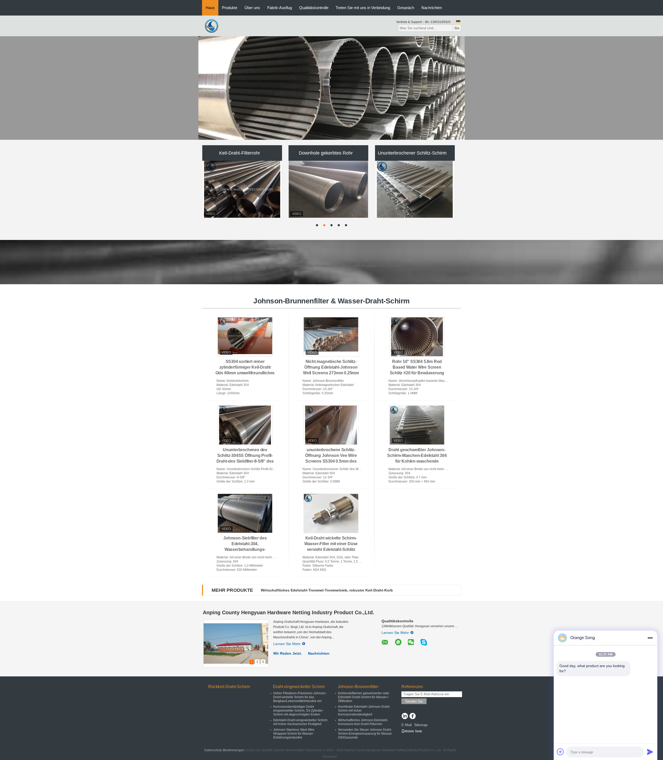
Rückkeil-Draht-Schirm (229, 686)
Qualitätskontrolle (313, 7)
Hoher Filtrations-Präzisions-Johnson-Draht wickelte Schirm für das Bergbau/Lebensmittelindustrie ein (300, 697)
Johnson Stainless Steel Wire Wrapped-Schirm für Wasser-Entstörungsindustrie (293, 733)
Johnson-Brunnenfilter (358, 686)
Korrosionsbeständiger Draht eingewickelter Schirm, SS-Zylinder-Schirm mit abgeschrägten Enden (298, 710)
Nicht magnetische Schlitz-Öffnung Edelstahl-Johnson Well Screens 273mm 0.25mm (331, 367)
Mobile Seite (413, 731)
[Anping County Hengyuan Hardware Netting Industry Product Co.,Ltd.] (212, 25)
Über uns (252, 7)
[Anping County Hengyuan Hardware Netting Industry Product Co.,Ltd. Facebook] (412, 716)
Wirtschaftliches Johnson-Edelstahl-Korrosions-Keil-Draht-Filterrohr (363, 722)
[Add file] (560, 751)
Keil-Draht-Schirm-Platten (325, 153)
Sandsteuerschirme (240, 153)
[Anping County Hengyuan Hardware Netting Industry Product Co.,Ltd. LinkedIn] (404, 716)
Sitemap (421, 725)
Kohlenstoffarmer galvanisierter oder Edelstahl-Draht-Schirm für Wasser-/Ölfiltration (363, 697)
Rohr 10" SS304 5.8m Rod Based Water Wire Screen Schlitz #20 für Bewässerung (417, 367)
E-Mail (406, 725)
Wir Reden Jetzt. (287, 653)
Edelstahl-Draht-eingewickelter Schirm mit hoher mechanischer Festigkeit (300, 722)
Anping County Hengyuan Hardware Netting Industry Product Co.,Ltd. (288, 612)
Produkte (229, 7)
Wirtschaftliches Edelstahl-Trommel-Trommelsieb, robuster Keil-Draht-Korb (327, 590)
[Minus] (650, 638)
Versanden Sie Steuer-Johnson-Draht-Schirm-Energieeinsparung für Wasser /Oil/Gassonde (365, 733)
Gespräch (405, 8)
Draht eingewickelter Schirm (299, 686)
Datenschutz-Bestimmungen (224, 750)
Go (457, 28)
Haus (210, 7)
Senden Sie (414, 701)
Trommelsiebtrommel (412, 153)
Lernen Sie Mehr (287, 644)
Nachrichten (431, 7)
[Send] (650, 751)
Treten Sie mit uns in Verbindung (363, 7)
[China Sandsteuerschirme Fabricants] (242, 189)
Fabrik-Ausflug (279, 7)
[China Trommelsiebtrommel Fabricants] (415, 189)
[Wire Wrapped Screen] (331, 88)
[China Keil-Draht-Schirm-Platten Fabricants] (329, 189)
